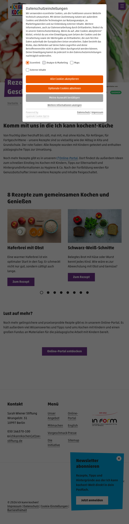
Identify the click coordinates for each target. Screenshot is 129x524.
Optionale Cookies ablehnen (64, 88)
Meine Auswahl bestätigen (64, 97)
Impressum (97, 112)
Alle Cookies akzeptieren (64, 79)
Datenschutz (83, 112)
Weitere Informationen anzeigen (65, 105)
